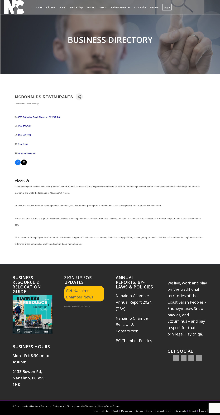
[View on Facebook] (18, 164)
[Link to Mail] (213, 7)
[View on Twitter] (24, 164)
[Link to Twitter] (198, 7)
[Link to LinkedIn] (203, 7)
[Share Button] (79, 96)
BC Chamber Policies (134, 340)
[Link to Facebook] (189, 7)
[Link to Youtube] (208, 7)
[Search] (177, 7)
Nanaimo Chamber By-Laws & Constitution (132, 325)
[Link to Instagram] (193, 7)
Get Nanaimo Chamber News (79, 294)
